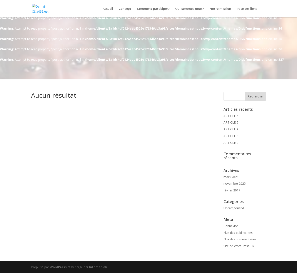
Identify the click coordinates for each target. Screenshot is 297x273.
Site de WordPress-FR (239, 246)
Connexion (231, 226)
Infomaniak (98, 267)
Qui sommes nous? (189, 9)
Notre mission (220, 9)
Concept (125, 9)
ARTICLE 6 (231, 116)
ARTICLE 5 (231, 122)
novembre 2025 (235, 183)
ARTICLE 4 (231, 129)
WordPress (58, 267)
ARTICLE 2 (231, 143)
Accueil (108, 9)
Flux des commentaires (240, 239)
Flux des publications (238, 233)
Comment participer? (153, 9)
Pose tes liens (247, 9)
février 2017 (232, 190)
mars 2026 (231, 177)
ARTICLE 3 (231, 136)
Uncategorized (234, 208)
